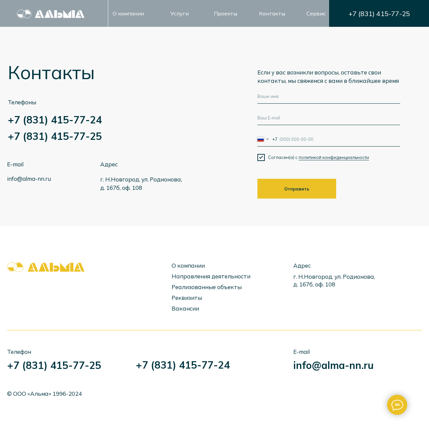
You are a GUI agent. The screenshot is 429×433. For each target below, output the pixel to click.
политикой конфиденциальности (334, 157)
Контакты (272, 13)
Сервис (316, 13)
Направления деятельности (211, 276)
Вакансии (185, 308)
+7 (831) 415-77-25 (379, 13)
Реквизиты (187, 297)
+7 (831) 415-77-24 (55, 119)
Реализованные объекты (207, 286)
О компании (128, 13)
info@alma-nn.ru (29, 178)
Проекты (225, 13)
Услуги (179, 13)
